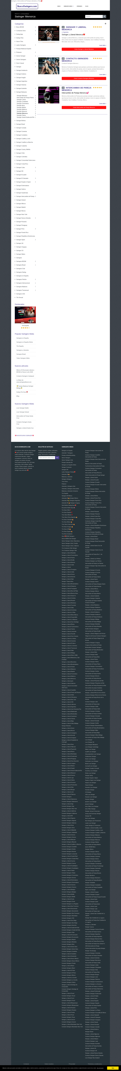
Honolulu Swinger (89, 789)
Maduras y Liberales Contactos (70, 491)
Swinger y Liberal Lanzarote (69, 631)
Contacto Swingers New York (69, 808)
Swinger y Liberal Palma (91, 659)
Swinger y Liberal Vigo (67, 804)
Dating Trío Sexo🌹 (22, 392)
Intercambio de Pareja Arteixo (93, 861)
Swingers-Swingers (67, 479)
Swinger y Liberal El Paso (68, 970)
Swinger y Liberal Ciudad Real (69, 856)
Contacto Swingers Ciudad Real (70, 858)
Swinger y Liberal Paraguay (69, 758)
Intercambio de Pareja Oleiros (93, 854)
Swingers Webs (68, 6)
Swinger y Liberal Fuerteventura (70, 626)
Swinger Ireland (21, 200)
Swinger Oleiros (89, 849)
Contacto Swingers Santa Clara (70, 949)
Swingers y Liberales (22, 350)
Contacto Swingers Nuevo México (70, 961)
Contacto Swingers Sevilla (92, 723)
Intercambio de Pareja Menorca (93, 472)
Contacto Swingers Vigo (68, 806)
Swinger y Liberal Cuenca (68, 861)
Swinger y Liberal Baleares (69, 669)
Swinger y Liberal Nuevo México (70, 958)
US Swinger (88, 792)
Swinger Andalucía (21, 70)
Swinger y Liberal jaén (67, 681)
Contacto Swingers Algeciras (92, 1036)
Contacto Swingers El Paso (69, 972)
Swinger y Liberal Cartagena (69, 733)
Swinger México (21, 203)
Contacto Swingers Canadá (92, 1027)
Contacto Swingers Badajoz (69, 892)
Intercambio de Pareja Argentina (93, 936)
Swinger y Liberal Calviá (91, 477)
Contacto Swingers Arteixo (92, 858)
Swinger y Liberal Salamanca (69, 799)
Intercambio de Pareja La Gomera (94, 986)
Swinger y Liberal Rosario (68, 600)
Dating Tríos (19, 38)
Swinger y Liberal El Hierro (69, 643)
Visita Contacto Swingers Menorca (84, 78)
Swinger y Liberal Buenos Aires (70, 593)
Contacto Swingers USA (68, 918)
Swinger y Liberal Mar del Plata (70, 591)
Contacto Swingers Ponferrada (93, 993)
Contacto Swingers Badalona (92, 607)
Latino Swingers (21, 45)
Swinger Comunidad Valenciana (25, 160)
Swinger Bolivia (21, 120)
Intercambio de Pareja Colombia (93, 955)
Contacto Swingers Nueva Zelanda (94, 1055)
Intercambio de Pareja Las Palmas (94, 563)
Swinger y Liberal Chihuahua (69, 697)
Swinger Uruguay (21, 247)
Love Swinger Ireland (22, 412)
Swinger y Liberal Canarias (69, 641)
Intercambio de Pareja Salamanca (94, 988)
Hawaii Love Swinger (90, 782)
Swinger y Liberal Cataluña (92, 596)
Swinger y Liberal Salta (68, 607)
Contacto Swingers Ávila (91, 969)
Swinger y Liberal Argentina (69, 706)
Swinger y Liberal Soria (68, 825)
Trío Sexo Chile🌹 (66, 510)
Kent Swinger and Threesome (93, 820)
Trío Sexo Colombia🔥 (67, 519)
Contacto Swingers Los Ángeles (70, 903)
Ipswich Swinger (89, 804)
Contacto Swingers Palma (92, 661)
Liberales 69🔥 (66, 474)
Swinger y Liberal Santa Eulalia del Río (72, 770)
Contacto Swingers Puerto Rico (93, 500)
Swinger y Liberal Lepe (91, 906)
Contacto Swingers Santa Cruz (23, 423)
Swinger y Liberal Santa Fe (69, 595)
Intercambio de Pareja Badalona (93, 609)
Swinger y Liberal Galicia (68, 780)
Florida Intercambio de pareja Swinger (95, 948)
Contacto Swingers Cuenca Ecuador (94, 929)
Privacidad (72, 1064)
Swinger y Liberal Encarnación (70, 934)
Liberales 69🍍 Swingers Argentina (71, 500)
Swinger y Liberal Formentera (69, 673)
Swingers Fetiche (21, 279)
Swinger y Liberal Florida (68, 1012)
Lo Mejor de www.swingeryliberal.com (23, 381)
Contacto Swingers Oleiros (92, 851)
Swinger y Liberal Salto (68, 650)
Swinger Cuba (20, 167)
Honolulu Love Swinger (91, 787)
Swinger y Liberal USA (67, 702)
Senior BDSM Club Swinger (69, 538)
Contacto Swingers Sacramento (70, 911)
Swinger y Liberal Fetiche (68, 629)
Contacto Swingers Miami (68, 968)
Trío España (20, 346)
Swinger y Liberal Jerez (91, 998)
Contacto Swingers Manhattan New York (72, 1026)
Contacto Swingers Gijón (68, 932)
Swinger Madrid (21, 207)
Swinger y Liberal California (69, 811)
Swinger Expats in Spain (23, 182)
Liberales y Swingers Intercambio (70, 488)
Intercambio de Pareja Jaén (92, 704)
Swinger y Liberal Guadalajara (69, 865)
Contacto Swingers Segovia (69, 820)
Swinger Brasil (20, 124)
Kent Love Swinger (90, 818)
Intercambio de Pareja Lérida (92, 962)
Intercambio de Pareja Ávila (92, 972)
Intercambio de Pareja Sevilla (92, 631)
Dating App (19, 34)
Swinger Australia (21, 88)
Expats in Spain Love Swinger (93, 780)
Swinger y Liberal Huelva (68, 557)
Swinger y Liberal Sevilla (68, 560)
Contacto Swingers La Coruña (69, 980)
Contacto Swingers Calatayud (25, 376)
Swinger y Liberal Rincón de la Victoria (95, 692)
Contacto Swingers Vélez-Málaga (93, 735)
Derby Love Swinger (90, 773)
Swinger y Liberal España (91, 1000)
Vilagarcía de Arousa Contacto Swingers (95, 636)
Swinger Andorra (21, 74)
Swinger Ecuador (21, 174)
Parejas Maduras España (23, 48)
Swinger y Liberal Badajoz (68, 889)
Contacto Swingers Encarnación (70, 937)
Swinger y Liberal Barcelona (69, 662)
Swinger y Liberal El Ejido (91, 996)
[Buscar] (104, 16)
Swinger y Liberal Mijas (68, 721)
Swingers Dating (21, 272)
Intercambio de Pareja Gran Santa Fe (95, 943)
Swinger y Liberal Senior (68, 728)
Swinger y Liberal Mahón (68, 765)
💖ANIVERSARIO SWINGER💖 (24, 435)
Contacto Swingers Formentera (70, 875)
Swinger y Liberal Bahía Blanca (70, 614)
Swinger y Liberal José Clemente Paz (71, 709)
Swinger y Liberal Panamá (92, 511)
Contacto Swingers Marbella (92, 624)
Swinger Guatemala (22, 192)
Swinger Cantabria (21, 135)
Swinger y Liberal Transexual (69, 648)
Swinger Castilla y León (23, 138)
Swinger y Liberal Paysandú (69, 749)
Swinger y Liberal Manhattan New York (72, 1024)
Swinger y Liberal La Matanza (69, 619)
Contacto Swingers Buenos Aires (93, 938)
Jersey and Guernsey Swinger (93, 813)
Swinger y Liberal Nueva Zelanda (93, 1053)
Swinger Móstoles (66, 725)
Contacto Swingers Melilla (68, 896)
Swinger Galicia (21, 189)
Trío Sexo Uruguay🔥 (67, 526)
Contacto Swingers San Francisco (70, 913)
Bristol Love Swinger (90, 763)
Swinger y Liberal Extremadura (70, 880)
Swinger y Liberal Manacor (69, 773)
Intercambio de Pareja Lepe (92, 911)
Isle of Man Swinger (90, 808)
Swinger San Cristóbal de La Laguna (94, 917)
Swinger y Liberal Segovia (68, 818)
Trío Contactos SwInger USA (69, 550)
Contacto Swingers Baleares (92, 835)
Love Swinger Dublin (22, 408)
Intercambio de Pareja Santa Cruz (24, 417)
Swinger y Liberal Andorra (92, 1029)
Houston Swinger (89, 799)
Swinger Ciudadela (90, 882)
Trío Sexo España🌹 (67, 512)
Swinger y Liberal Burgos (68, 789)
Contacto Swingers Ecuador (92, 482)
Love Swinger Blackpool (91, 744)
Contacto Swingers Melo (91, 654)
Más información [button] (100, 1068)
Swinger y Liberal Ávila (68, 787)
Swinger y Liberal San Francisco (70, 906)
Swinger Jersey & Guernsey (92, 811)
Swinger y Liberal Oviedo (68, 666)
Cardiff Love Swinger (90, 751)
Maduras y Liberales (67, 476)
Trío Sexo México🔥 (67, 522)
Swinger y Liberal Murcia (68, 730)
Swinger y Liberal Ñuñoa (68, 624)
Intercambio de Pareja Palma (92, 664)
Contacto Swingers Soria (68, 827)
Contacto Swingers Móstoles (69, 942)
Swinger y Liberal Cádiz (68, 564)
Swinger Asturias (21, 84)
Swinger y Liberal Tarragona (69, 569)
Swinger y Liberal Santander (69, 956)
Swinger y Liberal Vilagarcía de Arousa (95, 633)
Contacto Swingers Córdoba (92, 711)
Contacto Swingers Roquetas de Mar (94, 683)
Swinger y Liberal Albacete (68, 839)
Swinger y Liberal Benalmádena (70, 583)
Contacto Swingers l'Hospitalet (93, 967)
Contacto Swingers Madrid (68, 939)
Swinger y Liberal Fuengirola (69, 588)
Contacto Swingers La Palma (92, 1010)
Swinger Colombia (21, 156)
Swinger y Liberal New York (69, 699)
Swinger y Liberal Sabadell (92, 1015)
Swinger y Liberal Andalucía (92, 612)
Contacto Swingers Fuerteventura (94, 981)
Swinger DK (19, 171)
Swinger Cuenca (89, 927)
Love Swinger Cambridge (91, 747)
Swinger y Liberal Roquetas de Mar (94, 680)
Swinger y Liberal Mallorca (68, 676)
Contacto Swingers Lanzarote (69, 853)
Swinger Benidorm (90, 875)
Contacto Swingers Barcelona (93, 960)
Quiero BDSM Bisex (90, 846)
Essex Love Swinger (90, 758)
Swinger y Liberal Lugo (68, 777)
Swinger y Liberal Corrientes (69, 610)
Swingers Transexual (22, 290)
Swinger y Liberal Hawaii (91, 1022)
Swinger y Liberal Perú (91, 1007)
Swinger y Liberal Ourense (69, 782)
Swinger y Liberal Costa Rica (92, 516)
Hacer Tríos (19, 41)
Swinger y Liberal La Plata (68, 612)
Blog (86, 6)
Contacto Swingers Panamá (92, 514)
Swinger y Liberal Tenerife (68, 633)
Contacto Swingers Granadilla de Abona (95, 1012)
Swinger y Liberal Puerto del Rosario (71, 692)
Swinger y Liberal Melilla (68, 894)
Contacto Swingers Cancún (69, 1022)
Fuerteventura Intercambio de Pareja (94, 466)
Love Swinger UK (89, 742)
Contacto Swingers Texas (68, 1017)
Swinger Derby (89, 775)
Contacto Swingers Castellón (69, 846)
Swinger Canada (21, 127)
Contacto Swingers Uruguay (92, 642)
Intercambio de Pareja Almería (93, 678)
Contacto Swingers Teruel (68, 995)
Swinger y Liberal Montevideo (69, 713)
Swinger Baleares (21, 92)
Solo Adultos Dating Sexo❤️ (69, 505)
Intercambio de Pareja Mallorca (93, 837)
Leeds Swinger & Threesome (92, 825)
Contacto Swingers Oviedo (69, 849)
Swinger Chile (20, 153)
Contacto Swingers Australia (92, 1043)
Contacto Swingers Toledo (68, 873)
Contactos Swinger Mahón (92, 842)
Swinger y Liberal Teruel (68, 993)
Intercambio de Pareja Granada (93, 718)
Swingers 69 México (67, 495)
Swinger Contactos (67, 467)
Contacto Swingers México (69, 975)
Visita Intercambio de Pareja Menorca (84, 107)
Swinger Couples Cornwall (92, 768)
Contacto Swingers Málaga (92, 619)
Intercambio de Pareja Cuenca (93, 931)
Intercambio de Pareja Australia (93, 1046)
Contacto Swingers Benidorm (92, 877)
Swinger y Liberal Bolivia (91, 495)
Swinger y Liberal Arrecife (68, 735)
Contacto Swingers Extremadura (70, 882)
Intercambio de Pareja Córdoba (93, 713)
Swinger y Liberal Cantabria (69, 953)
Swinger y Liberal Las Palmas (93, 558)
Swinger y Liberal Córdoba (69, 598)
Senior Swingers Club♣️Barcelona (71, 541)
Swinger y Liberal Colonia (68, 718)
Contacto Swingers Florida (68, 963)
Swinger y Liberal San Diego (69, 920)
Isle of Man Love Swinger (91, 806)
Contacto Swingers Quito (91, 901)
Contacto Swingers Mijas (91, 730)
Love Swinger (88, 739)
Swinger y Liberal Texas (68, 1014)
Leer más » (102, 45)
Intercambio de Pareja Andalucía (93, 617)
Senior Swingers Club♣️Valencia (70, 545)
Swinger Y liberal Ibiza (67, 581)
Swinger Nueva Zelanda (23, 218)
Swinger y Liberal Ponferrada (92, 991)
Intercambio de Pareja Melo (92, 657)
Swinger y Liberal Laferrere (69, 704)
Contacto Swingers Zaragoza (92, 1019)
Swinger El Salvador (22, 178)
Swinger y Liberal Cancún (68, 1019)
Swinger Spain (20, 239)
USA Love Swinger (90, 794)
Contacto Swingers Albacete (69, 842)
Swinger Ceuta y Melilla (23, 149)
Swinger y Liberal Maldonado (69, 711)
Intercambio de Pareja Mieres (93, 593)
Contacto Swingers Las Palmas (93, 561)
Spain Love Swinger (90, 889)
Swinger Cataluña (21, 146)
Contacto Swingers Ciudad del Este (71, 930)
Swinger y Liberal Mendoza (69, 602)
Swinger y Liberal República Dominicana (95, 525)
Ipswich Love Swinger (90, 801)
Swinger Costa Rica (22, 164)
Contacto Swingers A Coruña (92, 570)
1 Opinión (65, 32)
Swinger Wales (20, 254)
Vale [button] (113, 1068)
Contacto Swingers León (91, 977)
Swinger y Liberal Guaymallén (69, 617)
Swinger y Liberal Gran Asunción (70, 761)
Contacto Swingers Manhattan (69, 915)
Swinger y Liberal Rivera (68, 751)
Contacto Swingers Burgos (92, 974)
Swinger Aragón (21, 77)
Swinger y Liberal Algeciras (92, 1034)
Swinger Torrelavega (90, 950)
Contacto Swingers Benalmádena (94, 725)
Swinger (18, 66)
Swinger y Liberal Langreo (68, 763)
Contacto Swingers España (92, 1003)
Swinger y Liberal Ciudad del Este (70, 927)
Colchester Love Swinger (91, 761)
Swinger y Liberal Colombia (92, 958)
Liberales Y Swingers (67, 453)
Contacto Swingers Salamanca (70, 801)
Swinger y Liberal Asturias (68, 576)
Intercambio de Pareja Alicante (93, 873)
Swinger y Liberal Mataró (91, 1038)
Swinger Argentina (21, 81)
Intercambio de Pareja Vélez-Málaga (94, 737)
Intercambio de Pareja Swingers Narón (95, 584)
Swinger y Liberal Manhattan (69, 754)
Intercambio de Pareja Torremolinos (94, 668)
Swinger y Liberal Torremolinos (70, 555)
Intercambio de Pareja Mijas (92, 732)
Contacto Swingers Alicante (92, 870)
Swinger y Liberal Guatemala (69, 756)
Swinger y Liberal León (68, 792)
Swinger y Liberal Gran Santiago (70, 622)
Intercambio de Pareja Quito (92, 904)
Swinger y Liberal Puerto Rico (93, 498)
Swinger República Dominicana (25, 236)
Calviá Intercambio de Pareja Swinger (95, 475)
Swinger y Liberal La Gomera (69, 645)
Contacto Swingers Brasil (91, 538)
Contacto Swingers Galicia (68, 982)
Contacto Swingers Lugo (91, 1041)
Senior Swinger (20, 56)
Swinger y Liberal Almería (68, 562)
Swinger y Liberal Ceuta (68, 899)
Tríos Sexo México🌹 (67, 514)
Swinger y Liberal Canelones (69, 716)
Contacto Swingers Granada (92, 716)
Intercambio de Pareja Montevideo (94, 649)
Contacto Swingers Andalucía (92, 614)
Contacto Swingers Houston (69, 1010)
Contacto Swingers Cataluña (92, 598)
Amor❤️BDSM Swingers (68, 536)
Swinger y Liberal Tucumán (69, 605)
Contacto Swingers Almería (92, 676)
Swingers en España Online (24, 342)
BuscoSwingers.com (27, 6)
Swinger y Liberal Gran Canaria (70, 636)
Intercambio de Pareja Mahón (93, 844)
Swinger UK (19, 243)
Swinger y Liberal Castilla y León (93, 827)
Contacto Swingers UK (91, 1050)
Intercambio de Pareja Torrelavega (94, 866)
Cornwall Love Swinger (91, 766)
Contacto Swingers (67, 796)
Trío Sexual (19, 297)
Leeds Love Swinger (90, 823)
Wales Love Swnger (90, 749)
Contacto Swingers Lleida (91, 965)
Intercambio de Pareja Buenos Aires (94, 941)
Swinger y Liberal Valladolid (69, 830)
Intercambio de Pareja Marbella (93, 626)
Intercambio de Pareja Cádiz (92, 708)
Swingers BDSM (21, 261)
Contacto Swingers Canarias (92, 856)
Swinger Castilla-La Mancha (24, 142)
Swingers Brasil (21, 265)
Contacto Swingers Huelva (92, 671)
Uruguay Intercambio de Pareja (93, 645)
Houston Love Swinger (91, 797)
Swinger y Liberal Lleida (68, 572)
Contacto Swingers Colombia (92, 953)
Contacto (26, 1064)
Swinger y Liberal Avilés (68, 694)
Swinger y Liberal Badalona (92, 605)
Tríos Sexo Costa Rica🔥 (68, 524)
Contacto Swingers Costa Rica (93, 518)
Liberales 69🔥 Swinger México (70, 498)
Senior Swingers (21, 59)
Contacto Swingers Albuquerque (70, 1005)
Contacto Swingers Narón (92, 581)
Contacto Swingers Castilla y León (94, 830)
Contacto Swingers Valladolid (69, 832)
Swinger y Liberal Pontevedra (69, 784)
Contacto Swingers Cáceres (69, 887)
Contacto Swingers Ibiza (68, 944)
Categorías (24, 14)
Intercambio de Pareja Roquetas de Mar (95, 685)
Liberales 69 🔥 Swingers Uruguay (71, 503)
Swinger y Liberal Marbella (69, 553)
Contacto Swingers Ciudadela (93, 885)
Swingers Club (20, 268)
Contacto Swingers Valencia (69, 823)
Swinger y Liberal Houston (68, 1007)
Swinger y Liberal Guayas (92, 892)
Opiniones (79, 6)
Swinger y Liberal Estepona (69, 586)
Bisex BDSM (20, 27)
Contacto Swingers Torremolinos (93, 666)
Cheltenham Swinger (90, 756)
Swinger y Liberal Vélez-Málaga (70, 723)
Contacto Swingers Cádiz (91, 706)
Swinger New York (21, 214)
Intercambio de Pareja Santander (93, 690)
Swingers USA (20, 294)
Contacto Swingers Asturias (69, 851)
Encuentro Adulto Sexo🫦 (68, 507)
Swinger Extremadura (22, 185)
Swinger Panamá (21, 221)
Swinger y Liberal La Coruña (69, 977)
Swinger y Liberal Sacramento (69, 908)
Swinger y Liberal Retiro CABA (70, 655)
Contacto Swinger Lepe (91, 908)
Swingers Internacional (23, 283)
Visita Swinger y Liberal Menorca (84, 49)
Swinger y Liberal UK (90, 1048)
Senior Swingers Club (67, 460)
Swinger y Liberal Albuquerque (70, 1003)
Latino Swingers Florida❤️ (68, 472)
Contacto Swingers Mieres (92, 591)
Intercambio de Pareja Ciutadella (93, 887)
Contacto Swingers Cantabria (69, 951)
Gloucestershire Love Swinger (93, 754)
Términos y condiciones (95, 1064)
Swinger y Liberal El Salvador (92, 1017)
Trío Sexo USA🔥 (66, 529)
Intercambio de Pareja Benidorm (93, 880)
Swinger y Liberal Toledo (68, 870)
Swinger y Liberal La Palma (69, 638)
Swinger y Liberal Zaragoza (69, 737)
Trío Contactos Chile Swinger (69, 548)
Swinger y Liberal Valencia (68, 683)
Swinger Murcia (20, 211)
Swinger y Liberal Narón (91, 579)
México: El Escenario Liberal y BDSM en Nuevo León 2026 (25, 371)
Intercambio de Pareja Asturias (93, 586)
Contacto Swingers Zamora (69, 837)
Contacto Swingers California (69, 813)
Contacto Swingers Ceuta (68, 901)
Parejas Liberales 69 (67, 462)
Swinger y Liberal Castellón (69, 690)
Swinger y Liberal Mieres (91, 588)
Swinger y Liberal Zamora (68, 834)
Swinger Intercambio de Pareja (25, 196)
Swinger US (19, 250)
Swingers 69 (65, 469)
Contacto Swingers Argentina (92, 934)
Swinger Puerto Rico (22, 232)
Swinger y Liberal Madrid (68, 671)
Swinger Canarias (21, 131)
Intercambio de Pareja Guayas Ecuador (95, 896)
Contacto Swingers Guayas (92, 894)
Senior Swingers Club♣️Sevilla (70, 543)
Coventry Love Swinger (91, 770)
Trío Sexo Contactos (67, 533)
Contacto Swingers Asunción (69, 925)
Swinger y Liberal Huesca (68, 775)
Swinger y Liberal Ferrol (68, 998)
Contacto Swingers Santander (93, 868)
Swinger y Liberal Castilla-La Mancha (71, 844)
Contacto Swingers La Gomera (93, 984)
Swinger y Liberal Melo (91, 652)
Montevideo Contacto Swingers (93, 647)
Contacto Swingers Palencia (92, 979)
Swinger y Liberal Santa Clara (69, 946)
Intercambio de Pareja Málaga (93, 621)
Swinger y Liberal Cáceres (68, 884)
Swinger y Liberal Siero (68, 744)
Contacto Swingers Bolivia (92, 489)
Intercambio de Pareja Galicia (93, 576)
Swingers (19, 257)
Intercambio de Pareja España (93, 1005)
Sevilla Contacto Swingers (92, 628)
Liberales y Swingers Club (68, 486)
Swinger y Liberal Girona (68, 574)
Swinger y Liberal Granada (92, 720)
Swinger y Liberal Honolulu (92, 1024)
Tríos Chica (65, 481)
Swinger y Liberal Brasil (91, 536)
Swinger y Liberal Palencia (68, 794)
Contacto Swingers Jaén (91, 701)
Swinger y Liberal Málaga (68, 652)
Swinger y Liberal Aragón (68, 768)
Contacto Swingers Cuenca (69, 863)
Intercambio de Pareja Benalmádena (94, 728)
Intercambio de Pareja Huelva (93, 673)
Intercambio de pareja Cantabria (93, 687)
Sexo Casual (20, 63)
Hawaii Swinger (89, 785)
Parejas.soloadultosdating (68, 455)
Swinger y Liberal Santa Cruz (25, 428)
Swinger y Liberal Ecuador (92, 479)
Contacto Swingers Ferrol (68, 1000)
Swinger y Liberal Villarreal (69, 746)
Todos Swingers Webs (23, 358)
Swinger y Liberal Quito (91, 899)
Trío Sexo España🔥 (67, 531)
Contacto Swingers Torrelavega (93, 863)
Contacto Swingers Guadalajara (70, 868)
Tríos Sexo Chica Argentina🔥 (69, 517)
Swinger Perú (20, 229)
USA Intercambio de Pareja (92, 946)
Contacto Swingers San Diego (69, 922)
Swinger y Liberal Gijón (68, 579)
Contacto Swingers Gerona (69, 877)
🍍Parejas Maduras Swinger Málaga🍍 (24, 387)
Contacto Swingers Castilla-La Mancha (95, 832)
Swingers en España (22, 276)
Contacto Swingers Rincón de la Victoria (95, 695)
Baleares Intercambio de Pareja (93, 463)
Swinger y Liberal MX (67, 815)
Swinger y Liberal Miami (68, 965)
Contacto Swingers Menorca (92, 839)
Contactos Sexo (21, 30)
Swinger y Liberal (66, 567)
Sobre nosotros (49, 1064)
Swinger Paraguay (21, 225)
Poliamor (19, 52)
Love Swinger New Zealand (92, 1057)
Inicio (58, 6)
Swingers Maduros (21, 286)
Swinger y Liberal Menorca (69, 678)
